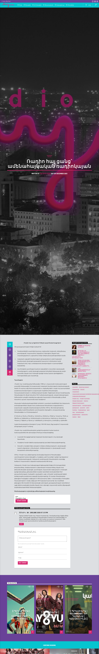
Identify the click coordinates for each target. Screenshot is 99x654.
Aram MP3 (75, 429)
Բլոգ (20, 5)
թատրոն (82, 450)
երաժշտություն (87, 448)
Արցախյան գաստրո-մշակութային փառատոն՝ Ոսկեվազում (85, 418)
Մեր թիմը (71, 5)
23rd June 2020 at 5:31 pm (39, 555)
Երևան (82, 432)
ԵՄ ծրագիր (38, 5)
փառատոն (85, 457)
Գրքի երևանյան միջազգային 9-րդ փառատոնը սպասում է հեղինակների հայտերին (81, 405)
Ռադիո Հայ (45, 193)
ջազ (88, 452)
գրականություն (77, 448)
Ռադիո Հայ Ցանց (85, 441)
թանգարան (76, 450)
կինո (87, 450)
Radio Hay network (84, 429)
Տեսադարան (49, 5)
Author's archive (21, 543)
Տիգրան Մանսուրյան (78, 445)
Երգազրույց (60, 5)
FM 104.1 (49, 176)
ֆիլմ (79, 459)
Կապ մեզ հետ (6, 1)
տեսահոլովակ (80, 454)
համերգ (75, 452)
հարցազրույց (82, 452)
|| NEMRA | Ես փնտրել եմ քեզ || (84, 389)
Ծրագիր (28, 5)
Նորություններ (16, 642)
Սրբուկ (86, 443)
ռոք (74, 454)
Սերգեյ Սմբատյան (78, 443)
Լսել (89, 5)
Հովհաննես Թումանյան (79, 438)
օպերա (74, 459)
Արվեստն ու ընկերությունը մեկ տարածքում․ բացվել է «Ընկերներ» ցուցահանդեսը (81, 397)
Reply (21, 566)
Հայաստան (76, 434)
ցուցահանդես (76, 457)
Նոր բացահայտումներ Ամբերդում (84, 412)
